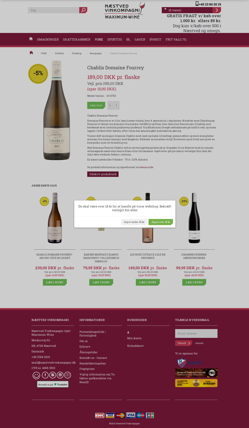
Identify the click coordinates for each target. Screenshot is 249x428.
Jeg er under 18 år (134, 222)
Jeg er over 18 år (160, 222)
